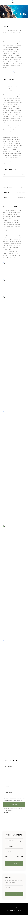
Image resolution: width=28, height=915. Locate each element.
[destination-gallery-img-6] (14, 696)
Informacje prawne (14, 910)
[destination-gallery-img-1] (14, 269)
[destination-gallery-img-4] (14, 467)
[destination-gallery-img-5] (14, 581)
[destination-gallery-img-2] (14, 286)
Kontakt (14, 907)
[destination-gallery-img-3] (14, 352)
